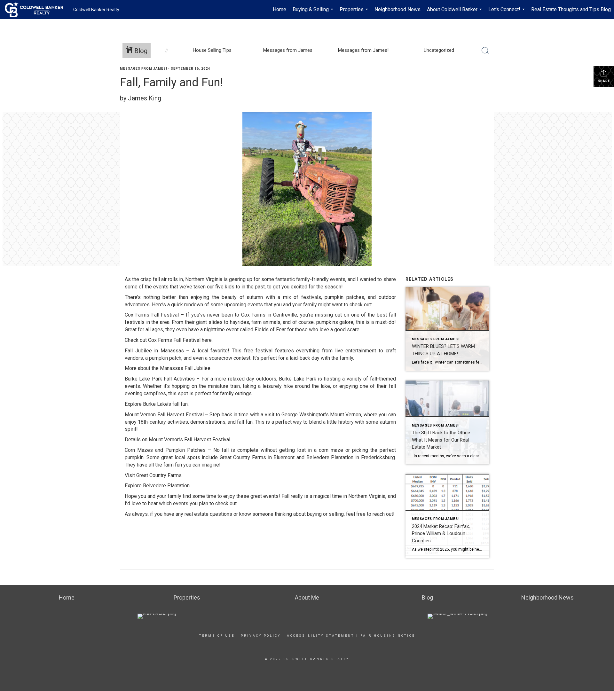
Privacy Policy (261, 635)
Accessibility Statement (320, 635)
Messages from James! (143, 68)
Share (604, 81)
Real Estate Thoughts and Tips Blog (571, 9)
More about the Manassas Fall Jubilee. (168, 368)
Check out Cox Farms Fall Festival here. (169, 340)
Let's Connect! (507, 12)
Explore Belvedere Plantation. (158, 486)
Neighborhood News (397, 9)
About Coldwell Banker (455, 12)
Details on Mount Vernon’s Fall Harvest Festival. (178, 439)
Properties (355, 12)
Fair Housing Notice (387, 635)
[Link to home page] (37, 9)
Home (279, 9)
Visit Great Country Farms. (154, 475)
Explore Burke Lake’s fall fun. (157, 404)
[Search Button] (485, 50)
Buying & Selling (314, 12)
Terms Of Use (217, 635)
